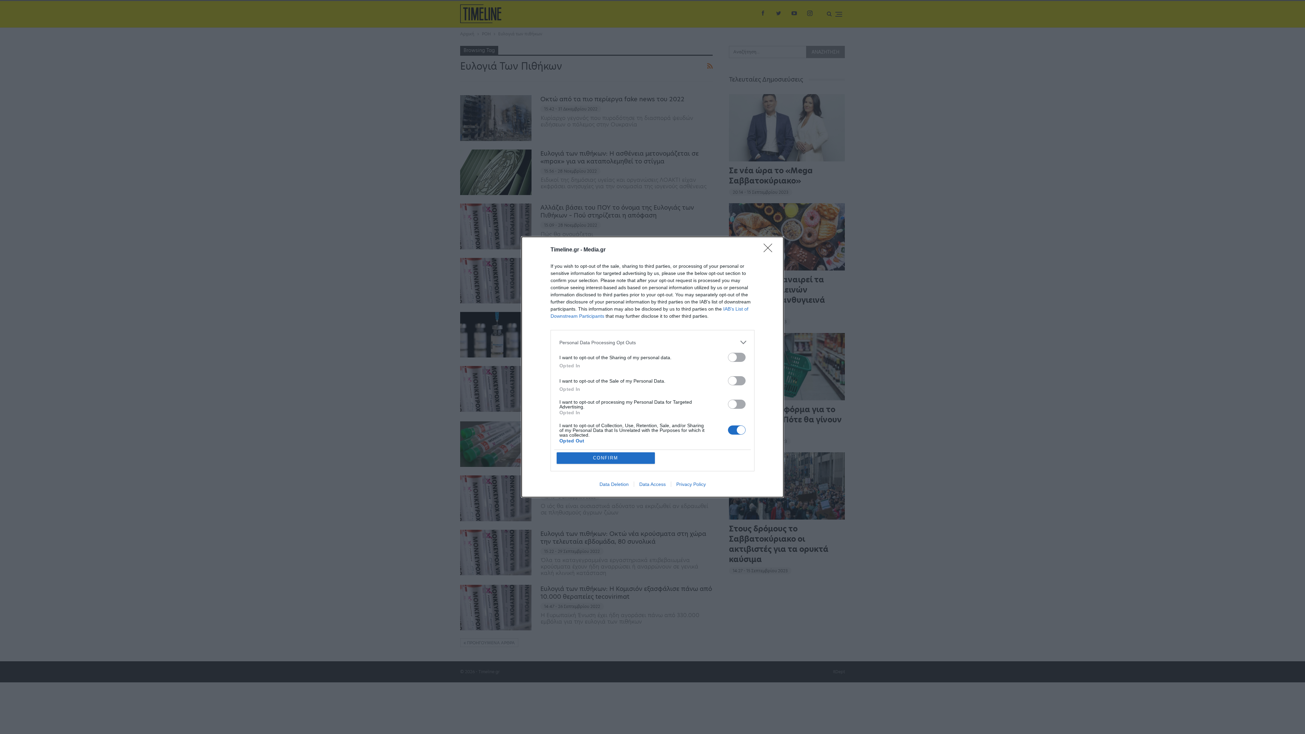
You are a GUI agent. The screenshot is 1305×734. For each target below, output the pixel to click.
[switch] (737, 357)
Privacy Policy (691, 484)
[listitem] (652, 342)
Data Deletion (614, 484)
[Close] (770, 250)
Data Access (652, 484)
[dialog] (652, 367)
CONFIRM (605, 457)
